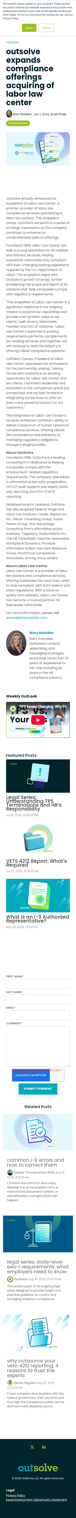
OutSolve (20, 1279)
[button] (32, 1449)
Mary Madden (22, 114)
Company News (18, 123)
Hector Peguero (25, 1383)
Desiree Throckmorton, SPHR (34, 1172)
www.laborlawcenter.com (26, 617)
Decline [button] (46, 27)
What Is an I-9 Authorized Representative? (37, 919)
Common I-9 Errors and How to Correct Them (35, 1162)
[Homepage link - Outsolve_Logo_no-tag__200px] (38, 1470)
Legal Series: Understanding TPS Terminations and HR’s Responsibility (34, 803)
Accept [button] (29, 27)
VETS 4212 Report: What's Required (36, 863)
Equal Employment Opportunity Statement (36, 1500)
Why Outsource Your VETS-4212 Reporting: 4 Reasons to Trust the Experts (32, 1368)
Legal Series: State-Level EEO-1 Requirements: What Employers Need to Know (38, 1266)
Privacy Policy (15, 1495)
